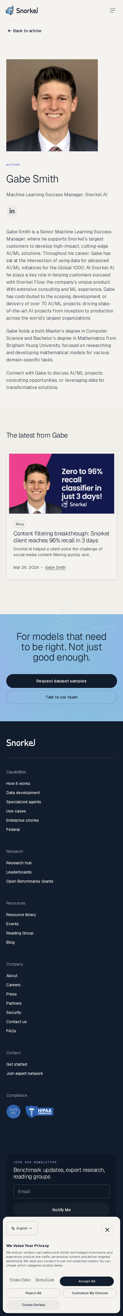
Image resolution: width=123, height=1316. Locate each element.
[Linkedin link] (12, 211)
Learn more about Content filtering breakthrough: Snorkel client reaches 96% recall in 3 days (62, 515)
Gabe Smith (55, 567)
